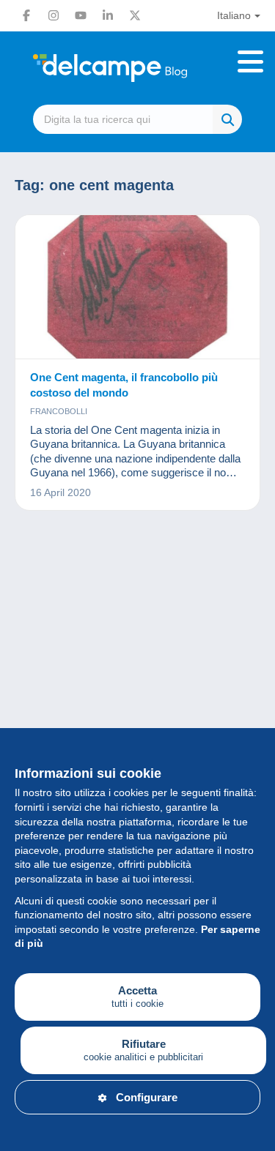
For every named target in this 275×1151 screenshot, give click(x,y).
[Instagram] (53, 15)
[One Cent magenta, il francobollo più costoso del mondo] (137, 287)
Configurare (146, 1097)
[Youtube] (80, 15)
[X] (135, 15)
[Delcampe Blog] (137, 68)
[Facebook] (26, 15)
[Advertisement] (137, 692)
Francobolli (58, 411)
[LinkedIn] (108, 15)
